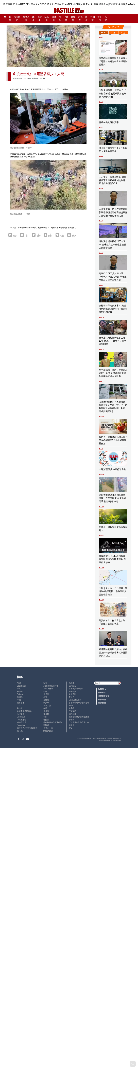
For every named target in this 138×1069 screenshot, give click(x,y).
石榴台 (58, 4)
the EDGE (41, 4)
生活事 (121, 4)
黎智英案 (26, 18)
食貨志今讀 (48, 728)
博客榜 (99, 18)
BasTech (130, 4)
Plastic (89, 4)
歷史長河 (113, 4)
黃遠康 (20, 708)
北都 (10, 18)
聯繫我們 (102, 699)
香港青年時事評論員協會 (79, 703)
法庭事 (46, 18)
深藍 (19, 689)
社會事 (39, 18)
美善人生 (103, 4)
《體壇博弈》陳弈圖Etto (79, 722)
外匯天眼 (72, 694)
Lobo (19, 706)
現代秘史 (72, 686)
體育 (96, 4)
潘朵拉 (46, 714)
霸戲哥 (46, 700)
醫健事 (73, 18)
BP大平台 (30, 4)
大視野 (80, 18)
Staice (45, 717)
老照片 (46, 720)
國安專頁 (7, 4)
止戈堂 (46, 694)
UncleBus (21, 717)
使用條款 (102, 692)
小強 (19, 700)
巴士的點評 (21, 686)
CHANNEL (67, 4)
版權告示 (102, 689)
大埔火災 (17, 18)
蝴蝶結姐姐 (48, 731)
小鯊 (45, 697)
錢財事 (54, 18)
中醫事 (66, 18)
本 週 (113, 33)
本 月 (123, 33)
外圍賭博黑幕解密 (50, 686)
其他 (106, 18)
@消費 (92, 18)
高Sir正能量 (48, 689)
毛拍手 (71, 683)
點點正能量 (21, 722)
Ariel (19, 683)
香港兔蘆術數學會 (24, 711)
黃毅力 (71, 697)
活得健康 (20, 714)
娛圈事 (76, 4)
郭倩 (45, 691)
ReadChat (21, 725)
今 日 (103, 33)
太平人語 (47, 706)
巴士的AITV (19, 4)
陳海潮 (71, 725)
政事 (33, 18)
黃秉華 (46, 703)
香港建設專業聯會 (76, 689)
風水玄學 (20, 703)
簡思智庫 (72, 714)
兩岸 (86, 18)
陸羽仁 (20, 697)
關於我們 (102, 703)
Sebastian (21, 694)
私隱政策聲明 (103, 696)
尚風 (45, 708)
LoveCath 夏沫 (75, 700)
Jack (71, 706)
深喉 (45, 683)
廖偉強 (46, 711)
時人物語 (72, 691)
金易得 (71, 708)
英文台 (50, 4)
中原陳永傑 (21, 720)
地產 (60, 18)
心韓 (83, 4)
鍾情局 (20, 691)
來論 (71, 728)
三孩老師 (72, 711)
